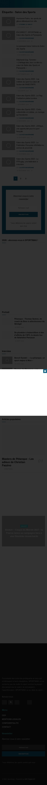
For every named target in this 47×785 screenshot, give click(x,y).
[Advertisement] (23, 392)
